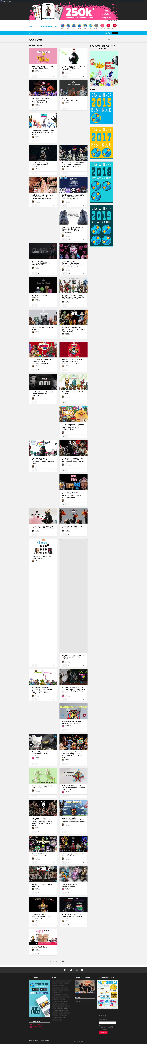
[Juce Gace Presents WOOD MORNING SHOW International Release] (43, 349)
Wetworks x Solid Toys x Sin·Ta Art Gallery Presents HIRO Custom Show (73, 297)
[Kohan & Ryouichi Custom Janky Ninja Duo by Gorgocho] (43, 742)
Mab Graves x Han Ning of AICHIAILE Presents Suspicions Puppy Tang (42, 196)
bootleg (69, 980)
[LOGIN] (109, 33)
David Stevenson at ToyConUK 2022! (70, 885)
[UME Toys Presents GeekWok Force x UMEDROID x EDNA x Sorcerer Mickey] (73, 482)
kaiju (68, 996)
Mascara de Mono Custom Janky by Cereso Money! (73, 722)
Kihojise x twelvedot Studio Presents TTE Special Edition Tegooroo (73, 68)
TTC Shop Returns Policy (35, 1027)
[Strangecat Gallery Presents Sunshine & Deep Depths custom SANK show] (73, 808)
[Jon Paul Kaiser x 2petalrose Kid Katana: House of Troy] (43, 904)
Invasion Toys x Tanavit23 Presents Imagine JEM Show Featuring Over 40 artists (72, 754)
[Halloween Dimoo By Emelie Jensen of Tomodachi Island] (43, 88)
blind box (63, 980)
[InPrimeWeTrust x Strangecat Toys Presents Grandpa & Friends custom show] (43, 448)
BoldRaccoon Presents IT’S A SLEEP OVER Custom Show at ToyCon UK (73, 196)
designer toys (64, 987)
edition (60, 990)
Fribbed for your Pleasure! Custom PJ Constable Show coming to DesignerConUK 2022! (73, 690)
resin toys (60, 1008)
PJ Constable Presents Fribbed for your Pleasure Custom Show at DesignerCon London (42, 690)
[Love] (65, 177)
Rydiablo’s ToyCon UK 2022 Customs (43, 885)
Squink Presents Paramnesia (71, 99)
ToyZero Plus (63, 1015)
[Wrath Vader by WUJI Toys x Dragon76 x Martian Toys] (43, 516)
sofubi (61, 1010)
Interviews (55, 33)
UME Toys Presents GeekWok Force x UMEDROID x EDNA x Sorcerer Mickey (71, 494)
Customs (47, 33)
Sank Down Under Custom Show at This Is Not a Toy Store (43, 132)
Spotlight (64, 33)
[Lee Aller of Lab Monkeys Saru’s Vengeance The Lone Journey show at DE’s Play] (73, 448)
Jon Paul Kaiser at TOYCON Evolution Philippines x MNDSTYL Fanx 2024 (73, 164)
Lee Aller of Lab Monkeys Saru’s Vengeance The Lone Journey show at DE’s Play (73, 460)
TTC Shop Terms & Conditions (36, 1024)
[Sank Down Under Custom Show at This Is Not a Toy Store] (43, 120)
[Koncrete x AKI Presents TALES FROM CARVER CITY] (43, 251)
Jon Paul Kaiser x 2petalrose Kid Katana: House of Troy (41, 916)
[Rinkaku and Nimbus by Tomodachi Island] (73, 516)
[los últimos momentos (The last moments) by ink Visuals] (73, 596)
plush (55, 1006)
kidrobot (63, 999)
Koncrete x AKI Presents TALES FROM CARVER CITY (41, 263)
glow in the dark (57, 994)
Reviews (72, 33)
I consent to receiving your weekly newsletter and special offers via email (107, 1028)
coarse (55, 983)
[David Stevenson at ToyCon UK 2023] (73, 382)
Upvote (33, 76)
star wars (56, 1012)
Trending (114, 28)
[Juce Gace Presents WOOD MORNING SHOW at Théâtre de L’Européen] (73, 349)
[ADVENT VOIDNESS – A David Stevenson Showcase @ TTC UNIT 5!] (73, 776)
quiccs (68, 1006)
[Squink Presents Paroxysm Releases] (43, 317)
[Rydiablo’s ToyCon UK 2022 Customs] (43, 874)
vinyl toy (55, 1019)
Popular (102, 28)
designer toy (56, 987)
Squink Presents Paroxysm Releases (43, 328)
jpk (64, 996)
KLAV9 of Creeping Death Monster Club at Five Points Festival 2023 (73, 329)
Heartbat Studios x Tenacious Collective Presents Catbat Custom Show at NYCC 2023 (72, 264)
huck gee (65, 994)
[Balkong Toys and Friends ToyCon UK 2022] (73, 844)
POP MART (61, 1006)
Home (35, 33)
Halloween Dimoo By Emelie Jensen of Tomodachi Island (40, 100)
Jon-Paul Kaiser (57, 996)
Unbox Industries (57, 1017)
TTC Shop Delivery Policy (35, 1026)
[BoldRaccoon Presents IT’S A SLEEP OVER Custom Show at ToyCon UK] (73, 185)
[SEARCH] (106, 32)
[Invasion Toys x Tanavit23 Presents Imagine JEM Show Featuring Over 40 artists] (73, 742)
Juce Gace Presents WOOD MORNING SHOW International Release (43, 361)
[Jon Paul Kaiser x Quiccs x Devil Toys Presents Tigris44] (43, 153)
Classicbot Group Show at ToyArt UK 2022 (42, 557)
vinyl (65, 1017)
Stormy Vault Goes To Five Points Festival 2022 (42, 854)
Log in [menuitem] (4, 1)
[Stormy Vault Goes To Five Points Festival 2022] (43, 844)
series (66, 1008)
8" (57, 980)
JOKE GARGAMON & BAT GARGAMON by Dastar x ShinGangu (72, 916)
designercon (62, 985)
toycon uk (67, 1012)
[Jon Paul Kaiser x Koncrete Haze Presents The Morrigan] (43, 382)
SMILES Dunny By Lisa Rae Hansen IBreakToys (43, 67)
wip (61, 1019)
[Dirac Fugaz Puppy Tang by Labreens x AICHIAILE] (43, 776)
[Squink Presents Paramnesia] (73, 88)
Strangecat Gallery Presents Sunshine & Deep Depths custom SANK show (73, 820)
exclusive (67, 990)
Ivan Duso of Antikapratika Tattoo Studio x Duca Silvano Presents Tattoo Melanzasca (73, 230)
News (40, 33)
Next (63, 961)
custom (60, 983)
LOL (68, 28)
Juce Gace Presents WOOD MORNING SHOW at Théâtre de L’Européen (73, 361)
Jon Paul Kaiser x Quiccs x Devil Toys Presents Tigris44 (42, 164)
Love (62, 28)
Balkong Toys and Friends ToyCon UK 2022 (73, 854)
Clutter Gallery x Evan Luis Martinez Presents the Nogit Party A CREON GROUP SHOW (73, 426)
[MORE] (54, 77)
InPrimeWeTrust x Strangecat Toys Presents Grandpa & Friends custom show (43, 460)
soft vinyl (56, 1010)
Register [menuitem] (9, 1)
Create (115, 32)
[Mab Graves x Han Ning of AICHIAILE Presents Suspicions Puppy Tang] (43, 185)
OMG (74, 28)
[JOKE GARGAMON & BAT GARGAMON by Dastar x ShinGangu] (73, 904)
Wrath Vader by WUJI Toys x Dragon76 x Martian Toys (43, 527)
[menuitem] (1, 1)
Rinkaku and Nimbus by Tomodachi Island (72, 527)
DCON (55, 985)
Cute (79, 28)
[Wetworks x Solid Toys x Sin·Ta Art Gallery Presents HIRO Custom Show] (73, 285)
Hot (108, 28)
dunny (55, 990)
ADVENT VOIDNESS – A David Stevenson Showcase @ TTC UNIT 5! (73, 787)
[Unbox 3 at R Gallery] (43, 937)
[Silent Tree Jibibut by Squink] (43, 285)
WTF (85, 28)
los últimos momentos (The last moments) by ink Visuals (73, 657)
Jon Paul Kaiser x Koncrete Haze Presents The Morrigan (43, 393)
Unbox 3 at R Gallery (40, 947)
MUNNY (55, 1003)
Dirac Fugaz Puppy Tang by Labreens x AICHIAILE (43, 787)
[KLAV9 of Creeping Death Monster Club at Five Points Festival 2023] (73, 317)
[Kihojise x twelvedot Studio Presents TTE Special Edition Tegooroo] (73, 56)
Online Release (63, 1003)
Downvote (36, 76)
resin (55, 1008)
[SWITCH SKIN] (103, 32)
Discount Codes (32, 20)
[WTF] (61, 177)
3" (54, 980)
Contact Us (39, 20)
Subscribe (103, 1032)
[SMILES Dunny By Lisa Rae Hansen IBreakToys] (43, 56)
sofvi (67, 1010)
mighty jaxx (64, 1001)
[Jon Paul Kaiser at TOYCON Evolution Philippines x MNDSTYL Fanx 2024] (73, 153)
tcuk (61, 1012)
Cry (91, 28)
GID (60, 992)
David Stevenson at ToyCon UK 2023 (73, 393)
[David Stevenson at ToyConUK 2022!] (73, 874)
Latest (96, 28)
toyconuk (56, 1015)
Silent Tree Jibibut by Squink (40, 296)
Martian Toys (56, 1001)
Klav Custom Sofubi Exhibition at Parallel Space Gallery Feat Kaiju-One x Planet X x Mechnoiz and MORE (43, 821)
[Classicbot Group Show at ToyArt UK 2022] (43, 546)
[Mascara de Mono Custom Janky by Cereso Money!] (73, 711)
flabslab (55, 992)
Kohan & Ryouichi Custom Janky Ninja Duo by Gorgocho (42, 753)
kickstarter (56, 999)
